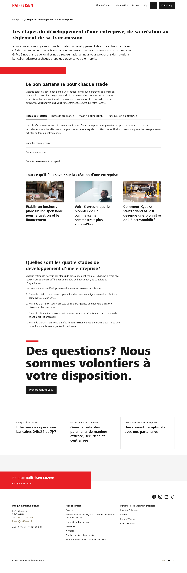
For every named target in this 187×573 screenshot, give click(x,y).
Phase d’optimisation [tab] (90, 115)
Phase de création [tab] (36, 115)
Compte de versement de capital (43, 161)
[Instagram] (160, 497)
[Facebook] (154, 497)
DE (163, 560)
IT (174, 560)
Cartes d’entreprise (36, 152)
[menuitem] (104, 5)
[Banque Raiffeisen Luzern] (22, 5)
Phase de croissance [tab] (62, 115)
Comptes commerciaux (38, 142)
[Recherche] (145, 5)
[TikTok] (173, 497)
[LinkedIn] (166, 497)
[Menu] (153, 5)
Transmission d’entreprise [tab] (122, 115)
